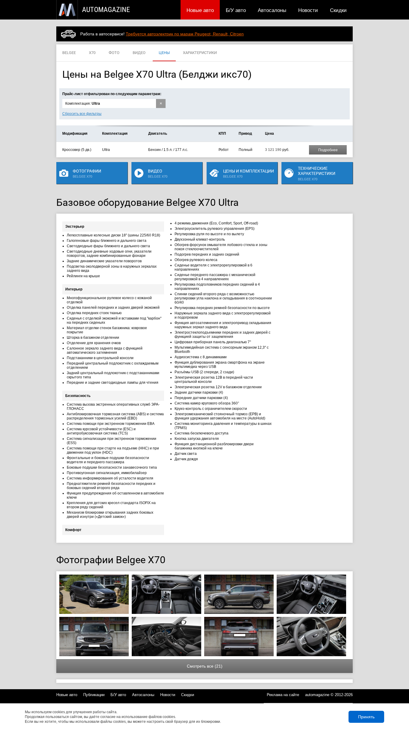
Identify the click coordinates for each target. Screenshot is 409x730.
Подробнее (328, 150)
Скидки (338, 10)
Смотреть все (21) (204, 666)
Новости (308, 10)
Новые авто (200, 10)
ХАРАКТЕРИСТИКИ (200, 52)
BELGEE (69, 52)
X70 (92, 52)
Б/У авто (236, 10)
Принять (366, 716)
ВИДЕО (139, 52)
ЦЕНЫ (164, 52)
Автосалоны (272, 10)
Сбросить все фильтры (82, 114)
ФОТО (114, 52)
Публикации (93, 694)
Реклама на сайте (283, 694)
